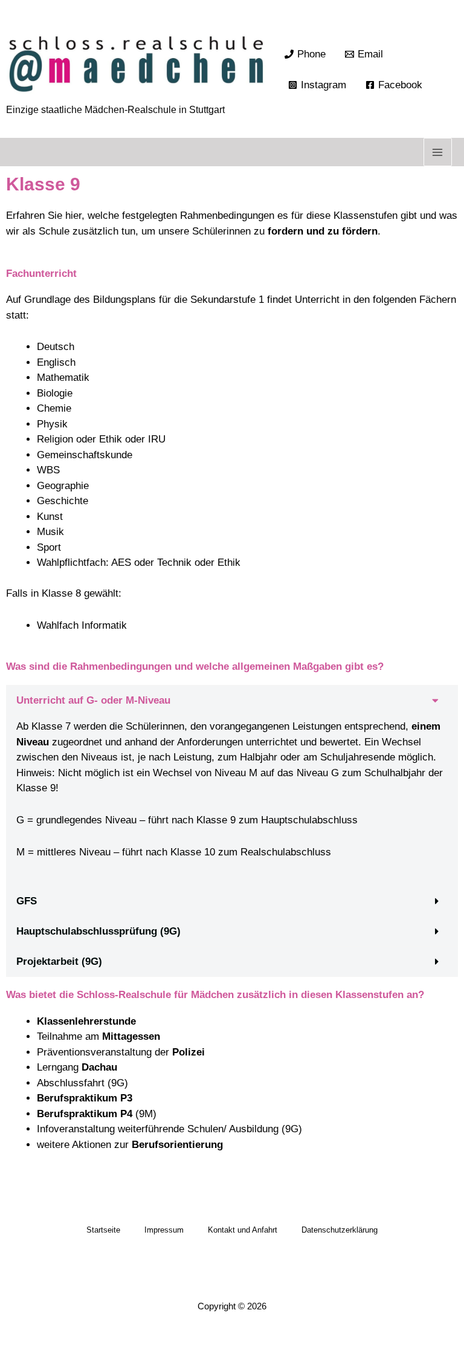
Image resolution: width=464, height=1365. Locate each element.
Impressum (164, 1229)
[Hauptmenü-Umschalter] (438, 152)
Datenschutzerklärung (339, 1229)
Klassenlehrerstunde (86, 1021)
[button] (232, 700)
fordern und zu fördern (323, 231)
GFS (26, 901)
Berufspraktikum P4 (84, 1114)
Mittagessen (131, 1036)
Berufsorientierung (177, 1144)
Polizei (188, 1052)
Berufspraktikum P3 (84, 1098)
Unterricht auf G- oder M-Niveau (93, 700)
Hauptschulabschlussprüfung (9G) (98, 931)
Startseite (103, 1229)
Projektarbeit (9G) (59, 961)
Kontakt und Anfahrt (242, 1229)
